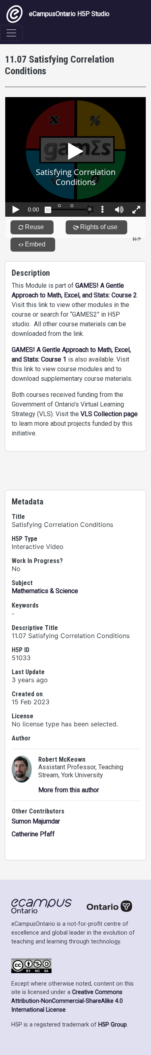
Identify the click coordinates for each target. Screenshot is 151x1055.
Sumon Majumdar (36, 821)
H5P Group (112, 1024)
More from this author (68, 790)
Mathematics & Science (45, 591)
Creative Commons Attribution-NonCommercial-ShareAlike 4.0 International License (67, 1001)
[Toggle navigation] (11, 33)
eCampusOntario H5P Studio (69, 14)
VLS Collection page (109, 414)
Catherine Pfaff (33, 834)
